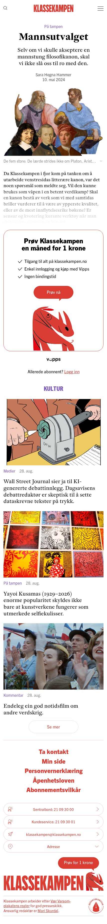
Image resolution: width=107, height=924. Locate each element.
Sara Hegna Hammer (53, 74)
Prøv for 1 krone (78, 862)
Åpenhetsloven (53, 780)
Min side (53, 761)
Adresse (53, 846)
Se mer (53, 726)
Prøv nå (53, 292)
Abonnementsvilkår (53, 789)
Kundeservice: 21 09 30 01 (53, 821)
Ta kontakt (53, 751)
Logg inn (72, 371)
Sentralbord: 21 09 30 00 (53, 809)
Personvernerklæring (54, 770)
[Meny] (101, 8)
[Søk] (5, 8)
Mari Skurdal (48, 910)
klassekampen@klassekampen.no (53, 834)
